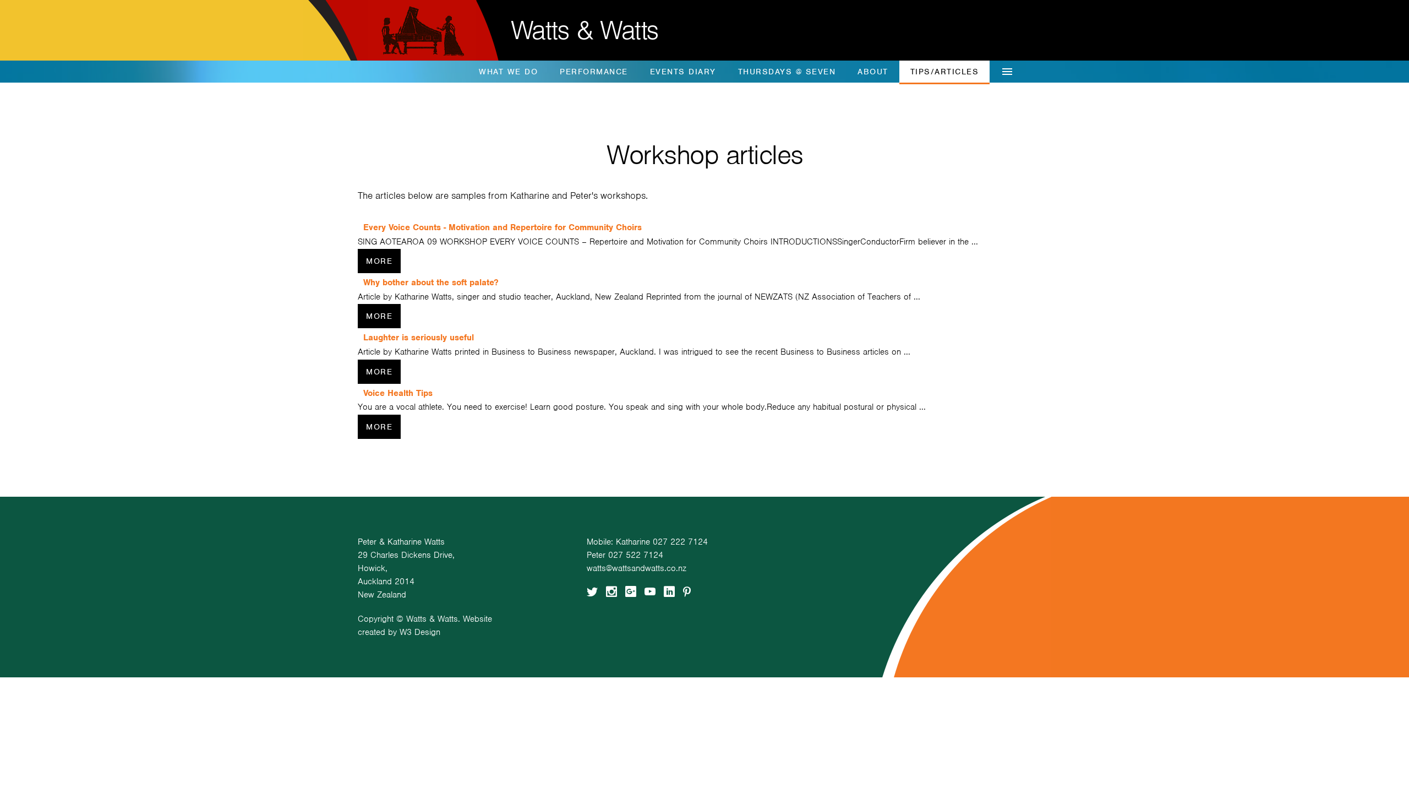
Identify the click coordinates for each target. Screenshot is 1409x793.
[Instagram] (611, 590)
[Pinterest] (687, 590)
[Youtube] (650, 590)
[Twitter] (592, 590)
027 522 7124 (635, 555)
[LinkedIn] (669, 590)
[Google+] (630, 590)
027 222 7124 (680, 541)
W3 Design (420, 632)
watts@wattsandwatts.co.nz (636, 568)
